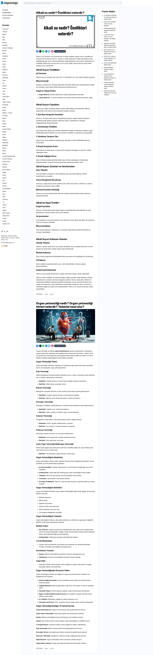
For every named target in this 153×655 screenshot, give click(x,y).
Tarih (3, 197)
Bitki (3, 40)
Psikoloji (4, 164)
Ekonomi (4, 75)
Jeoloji (4, 123)
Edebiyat (4, 69)
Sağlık (4, 172)
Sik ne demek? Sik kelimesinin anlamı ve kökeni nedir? (110, 51)
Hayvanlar (5, 105)
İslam (3, 121)
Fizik (3, 91)
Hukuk (4, 107)
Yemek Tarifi (5, 224)
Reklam (17, 237)
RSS (6, 239)
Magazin (4, 140)
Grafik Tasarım (6, 102)
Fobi (3, 94)
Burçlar (4, 50)
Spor (3, 194)
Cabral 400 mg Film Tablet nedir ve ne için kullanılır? (110, 92)
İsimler (4, 118)
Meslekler (5, 145)
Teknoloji (5, 199)
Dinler (4, 64)
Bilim (3, 37)
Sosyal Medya (6, 188)
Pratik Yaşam (6, 161)
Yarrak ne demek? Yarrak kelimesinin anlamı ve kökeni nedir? (109, 85)
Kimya (4, 134)
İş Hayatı (4, 115)
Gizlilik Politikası (5, 237)
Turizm (4, 205)
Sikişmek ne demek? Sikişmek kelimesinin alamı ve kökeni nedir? (110, 45)
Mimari (4, 148)
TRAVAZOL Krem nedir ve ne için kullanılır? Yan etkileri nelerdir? (109, 37)
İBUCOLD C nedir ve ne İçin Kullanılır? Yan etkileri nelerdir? (110, 58)
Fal (3, 83)
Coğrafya (5, 56)
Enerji (3, 80)
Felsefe (4, 86)
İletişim (3, 239)
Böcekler (4, 45)
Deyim (4, 61)
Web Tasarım (6, 213)
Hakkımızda (4, 236)
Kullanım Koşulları (12, 236)
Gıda (3, 99)
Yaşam (4, 218)
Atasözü (4, 31)
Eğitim (4, 72)
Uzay (3, 207)
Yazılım (4, 221)
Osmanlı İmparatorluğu (8, 156)
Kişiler (4, 137)
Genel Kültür (5, 96)
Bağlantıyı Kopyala (60, 51)
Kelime (4, 132)
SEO (3, 180)
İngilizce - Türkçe (7, 113)
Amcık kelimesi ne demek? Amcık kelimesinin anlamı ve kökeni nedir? (110, 77)
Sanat (4, 175)
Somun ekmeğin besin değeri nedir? (110, 64)
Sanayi (4, 178)
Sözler (4, 191)
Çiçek (4, 53)
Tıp (3, 202)
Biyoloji (4, 42)
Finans (4, 88)
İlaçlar (4, 110)
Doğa (4, 67)
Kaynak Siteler (6, 129)
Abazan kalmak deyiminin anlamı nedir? (108, 69)
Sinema (4, 183)
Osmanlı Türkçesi (7, 159)
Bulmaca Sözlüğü (7, 48)
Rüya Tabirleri (6, 169)
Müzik (4, 153)
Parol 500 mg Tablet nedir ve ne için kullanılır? (110, 23)
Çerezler (12, 237)
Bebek (4, 34)
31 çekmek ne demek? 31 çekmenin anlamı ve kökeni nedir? (110, 17)
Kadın (4, 126)
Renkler (4, 167)
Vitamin (4, 210)
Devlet (4, 59)
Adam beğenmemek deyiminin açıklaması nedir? (109, 30)
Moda (4, 151)
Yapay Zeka (5, 215)
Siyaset (4, 186)
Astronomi (5, 29)
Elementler (5, 77)
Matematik (5, 142)
